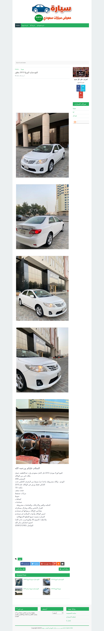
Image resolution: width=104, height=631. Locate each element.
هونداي (75, 116)
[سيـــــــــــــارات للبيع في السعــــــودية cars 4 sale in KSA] (52, 11)
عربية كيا (32, 25)
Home (18, 25)
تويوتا (20, 559)
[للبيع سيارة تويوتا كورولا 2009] (18, 582)
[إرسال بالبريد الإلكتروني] (62, 563)
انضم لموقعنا (81, 73)
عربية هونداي (40, 25)
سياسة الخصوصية (71, 613)
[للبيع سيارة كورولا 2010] (46, 582)
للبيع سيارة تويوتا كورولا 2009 (31, 579)
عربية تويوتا (25, 25)
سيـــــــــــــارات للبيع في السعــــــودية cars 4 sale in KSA (57, 628)
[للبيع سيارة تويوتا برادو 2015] (18, 591)
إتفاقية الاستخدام (71, 617)
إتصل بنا (68, 620)
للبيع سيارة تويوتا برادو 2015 (31, 589)
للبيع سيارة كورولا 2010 (57, 579)
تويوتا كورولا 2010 (56, 589)
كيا (73, 112)
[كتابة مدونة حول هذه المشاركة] (58, 563)
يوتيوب (81, 96)
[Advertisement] (52, 44)
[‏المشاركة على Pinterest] (54, 563)
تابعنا (83, 90)
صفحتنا (78, 90)
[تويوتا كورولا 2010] (46, 591)
